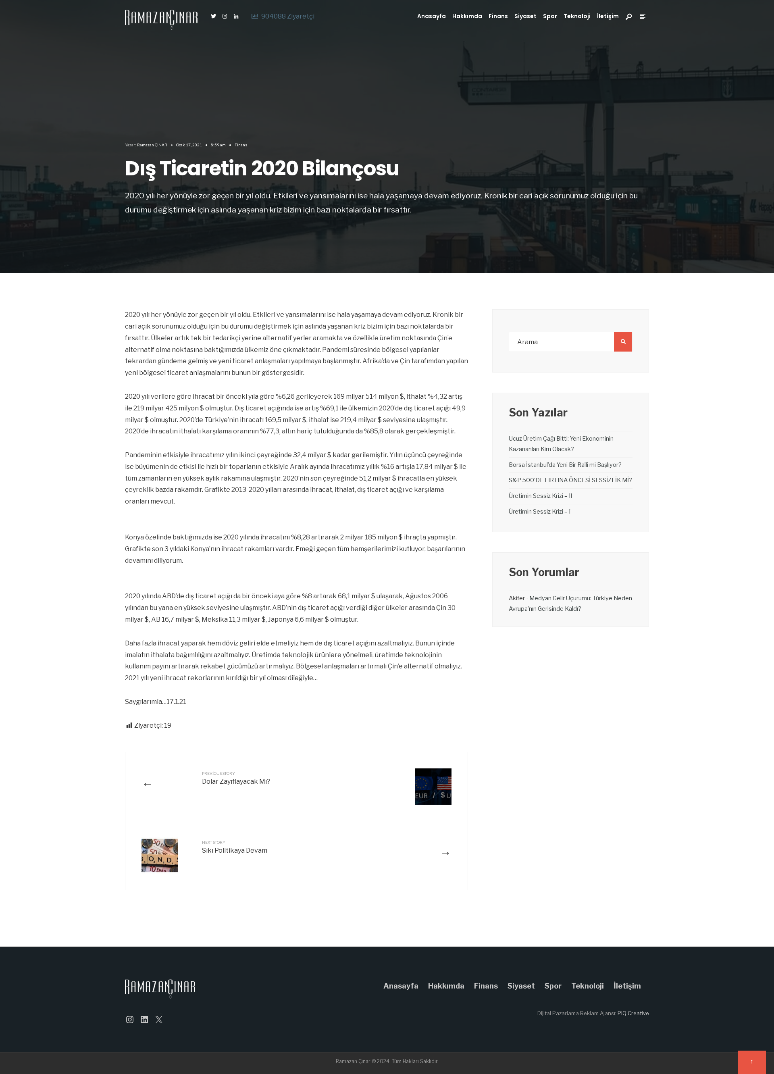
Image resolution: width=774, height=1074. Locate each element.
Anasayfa (431, 16)
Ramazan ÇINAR (152, 144)
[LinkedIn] (235, 16)
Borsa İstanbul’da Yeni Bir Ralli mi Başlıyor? (565, 464)
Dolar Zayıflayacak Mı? (236, 778)
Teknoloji (577, 16)
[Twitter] (213, 16)
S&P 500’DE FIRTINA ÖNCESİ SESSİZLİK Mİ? (570, 480)
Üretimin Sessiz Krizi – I (539, 511)
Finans (498, 16)
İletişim (608, 16)
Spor (550, 16)
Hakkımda (467, 16)
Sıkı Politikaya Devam (234, 847)
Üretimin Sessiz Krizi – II (540, 496)
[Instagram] (224, 16)
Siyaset (525, 16)
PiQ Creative (633, 1013)
